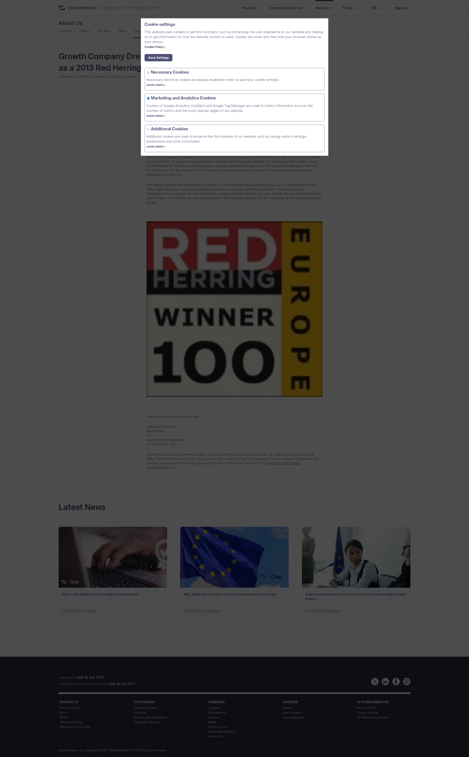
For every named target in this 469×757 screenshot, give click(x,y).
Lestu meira (155, 85)
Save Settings (158, 57)
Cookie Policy (154, 47)
